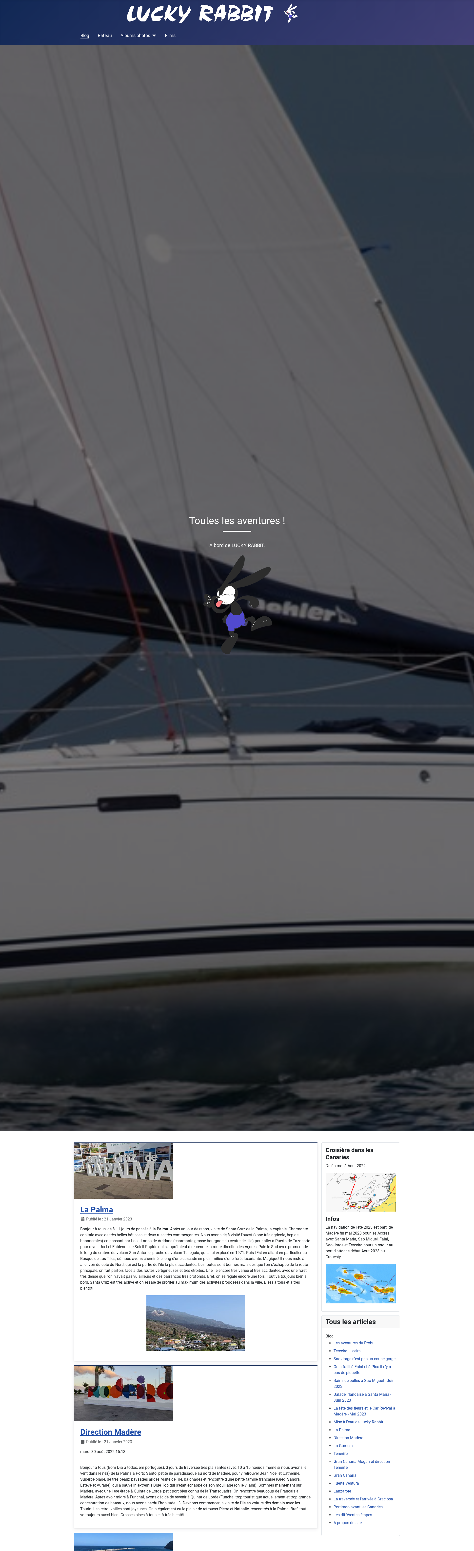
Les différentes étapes (353, 1514)
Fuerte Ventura (346, 1483)
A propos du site (348, 1522)
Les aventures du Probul (354, 1343)
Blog (84, 35)
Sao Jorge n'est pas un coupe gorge (364, 1358)
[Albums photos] (153, 35)
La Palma (96, 1209)
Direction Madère (110, 1432)
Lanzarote (342, 1491)
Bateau (105, 35)
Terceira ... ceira (347, 1351)
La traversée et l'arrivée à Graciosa (363, 1499)
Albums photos (135, 35)
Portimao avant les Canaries (358, 1507)
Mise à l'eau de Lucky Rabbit (358, 1422)
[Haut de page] (465, 1542)
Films (170, 35)
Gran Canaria (345, 1475)
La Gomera (343, 1445)
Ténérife (341, 1453)
